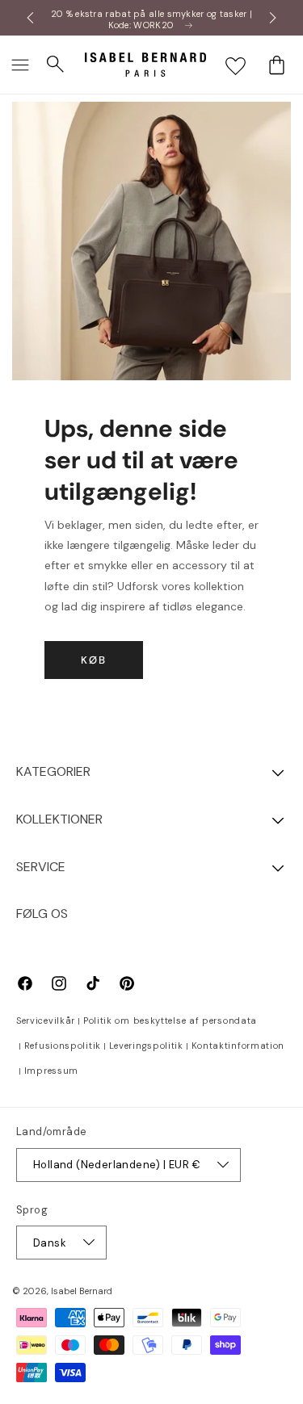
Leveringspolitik (146, 1045)
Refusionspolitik (62, 1045)
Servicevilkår (45, 1020)
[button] (20, 64)
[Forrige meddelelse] (30, 18)
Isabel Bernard (81, 1291)
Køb (94, 660)
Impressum (51, 1070)
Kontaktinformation (238, 1045)
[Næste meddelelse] (273, 18)
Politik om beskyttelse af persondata (170, 1020)
